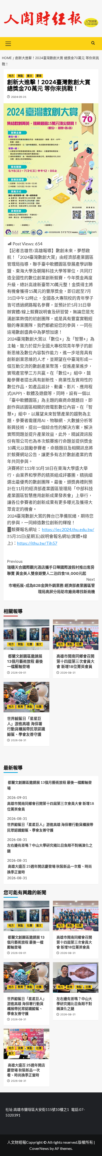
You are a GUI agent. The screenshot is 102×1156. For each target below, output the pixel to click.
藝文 (29, 76)
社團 (29, 644)
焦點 (20, 76)
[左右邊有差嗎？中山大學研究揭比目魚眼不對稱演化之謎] (76, 977)
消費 (20, 1048)
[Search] (93, 43)
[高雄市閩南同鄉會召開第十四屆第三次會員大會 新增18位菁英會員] (76, 634)
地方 (11, 76)
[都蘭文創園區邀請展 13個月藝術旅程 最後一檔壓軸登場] (26, 634)
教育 (20, 706)
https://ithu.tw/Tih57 (37, 543)
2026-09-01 (18, 672)
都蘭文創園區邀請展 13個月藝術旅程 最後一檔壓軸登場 (25, 661)
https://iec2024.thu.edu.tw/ (68, 529)
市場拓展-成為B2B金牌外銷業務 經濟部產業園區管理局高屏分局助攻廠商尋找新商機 (52, 585)
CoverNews (39, 1148)
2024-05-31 (18, 97)
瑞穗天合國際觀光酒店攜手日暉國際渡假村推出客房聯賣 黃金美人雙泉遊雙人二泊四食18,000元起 (50, 567)
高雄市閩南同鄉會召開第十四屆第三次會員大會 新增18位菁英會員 (75, 661)
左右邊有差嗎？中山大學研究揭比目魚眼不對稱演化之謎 (50, 848)
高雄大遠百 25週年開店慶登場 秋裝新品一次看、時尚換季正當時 (49, 869)
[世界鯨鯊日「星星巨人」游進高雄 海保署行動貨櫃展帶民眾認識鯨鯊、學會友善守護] (26, 697)
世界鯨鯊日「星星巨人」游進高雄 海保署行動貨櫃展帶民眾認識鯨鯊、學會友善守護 (50, 827)
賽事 (39, 76)
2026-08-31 (67, 672)
